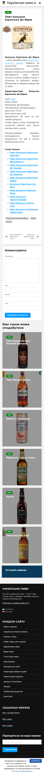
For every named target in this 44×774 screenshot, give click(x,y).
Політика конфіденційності (22, 771)
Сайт (6, 303)
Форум (7, 686)
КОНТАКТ (8, 696)
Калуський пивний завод (17, 218)
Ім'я (7, 285)
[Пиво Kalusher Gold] (22, 545)
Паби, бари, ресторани (15, 642)
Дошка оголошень (13, 681)
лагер (33, 218)
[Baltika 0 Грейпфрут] (22, 428)
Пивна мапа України (13, 677)
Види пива (9, 652)
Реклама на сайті (12, 667)
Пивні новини (10, 627)
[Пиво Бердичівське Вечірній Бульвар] (22, 350)
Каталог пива (10, 637)
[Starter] (22, 506)
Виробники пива (12, 647)
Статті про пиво (11, 657)
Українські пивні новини (15, 632)
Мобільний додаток (13, 691)
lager (13, 99)
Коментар (9, 256)
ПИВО (8, 12)
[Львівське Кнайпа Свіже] (22, 467)
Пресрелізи (9, 662)
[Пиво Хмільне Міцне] (22, 389)
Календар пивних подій (15, 672)
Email (7, 294)
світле (8, 222)
